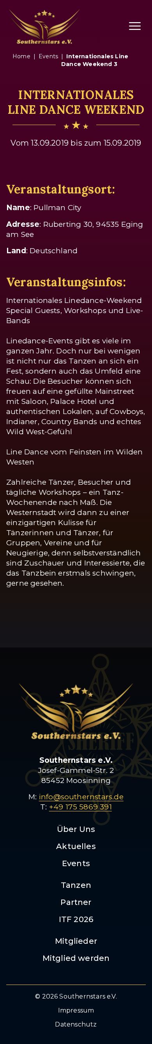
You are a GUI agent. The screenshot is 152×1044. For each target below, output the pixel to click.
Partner (75, 902)
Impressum (76, 1010)
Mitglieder (76, 941)
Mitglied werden (76, 958)
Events (76, 863)
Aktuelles (76, 846)
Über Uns (76, 829)
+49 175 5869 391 (80, 806)
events (48, 56)
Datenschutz (76, 1024)
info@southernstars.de (81, 796)
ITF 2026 (76, 919)
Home (21, 56)
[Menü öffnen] (135, 26)
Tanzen (76, 885)
